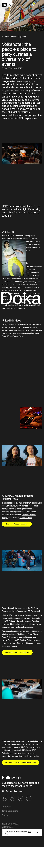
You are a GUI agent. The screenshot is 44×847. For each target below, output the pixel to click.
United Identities (11, 320)
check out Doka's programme (16, 524)
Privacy (5, 815)
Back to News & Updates (15, 37)
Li (29, 798)
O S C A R (8, 231)
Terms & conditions (10, 811)
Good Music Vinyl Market (18, 750)
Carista (20, 324)
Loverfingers (22, 621)
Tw (12, 798)
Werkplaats (34, 741)
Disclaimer (6, 807)
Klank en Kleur (26, 518)
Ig (21, 798)
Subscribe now (14, 791)
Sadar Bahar (18, 336)
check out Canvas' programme (17, 652)
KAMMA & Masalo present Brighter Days (17, 497)
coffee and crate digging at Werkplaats (20, 762)
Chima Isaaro (34, 333)
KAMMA (17, 506)
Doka (5, 206)
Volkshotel (22, 206)
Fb (4, 798)
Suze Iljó (5, 336)
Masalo (26, 506)
